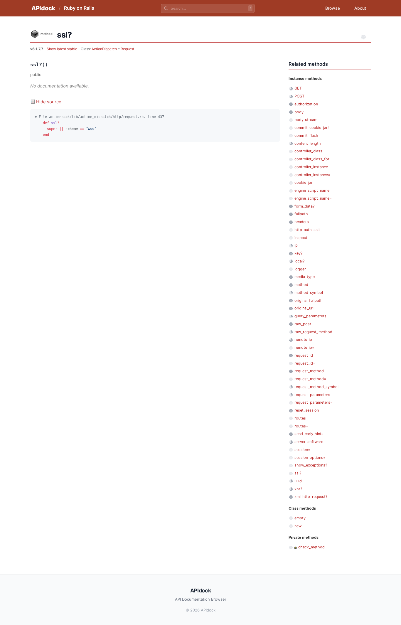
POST (299, 96)
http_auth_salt (307, 230)
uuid (298, 481)
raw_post (302, 324)
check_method (311, 547)
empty (300, 518)
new (297, 526)
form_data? (304, 206)
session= (302, 449)
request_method (309, 371)
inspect (300, 237)
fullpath (301, 214)
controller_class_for (311, 159)
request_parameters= (313, 402)
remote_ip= (304, 347)
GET (298, 88)
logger (300, 269)
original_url (304, 308)
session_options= (310, 457)
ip (296, 245)
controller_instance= (312, 175)
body (299, 112)
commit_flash (306, 135)
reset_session (306, 410)
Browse (332, 8)
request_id (303, 355)
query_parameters (310, 316)
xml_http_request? (310, 496)
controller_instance (311, 167)
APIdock (43, 8)
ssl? (297, 473)
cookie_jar (303, 182)
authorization (306, 104)
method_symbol (308, 292)
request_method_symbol (316, 387)
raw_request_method (313, 332)
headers (301, 222)
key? (298, 253)
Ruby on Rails (79, 8)
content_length (307, 143)
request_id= (304, 363)
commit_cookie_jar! (311, 127)
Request (127, 49)
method (301, 284)
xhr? (298, 489)
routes (300, 418)
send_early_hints (309, 434)
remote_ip (303, 339)
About (360, 8)
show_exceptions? (310, 465)
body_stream (305, 119)
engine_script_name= (313, 198)
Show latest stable (62, 49)
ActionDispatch (104, 49)
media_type (304, 276)
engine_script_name (311, 190)
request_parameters (312, 394)
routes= (301, 426)
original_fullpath (308, 300)
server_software (308, 441)
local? (299, 261)
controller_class (308, 151)
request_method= (310, 379)
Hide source (48, 102)
